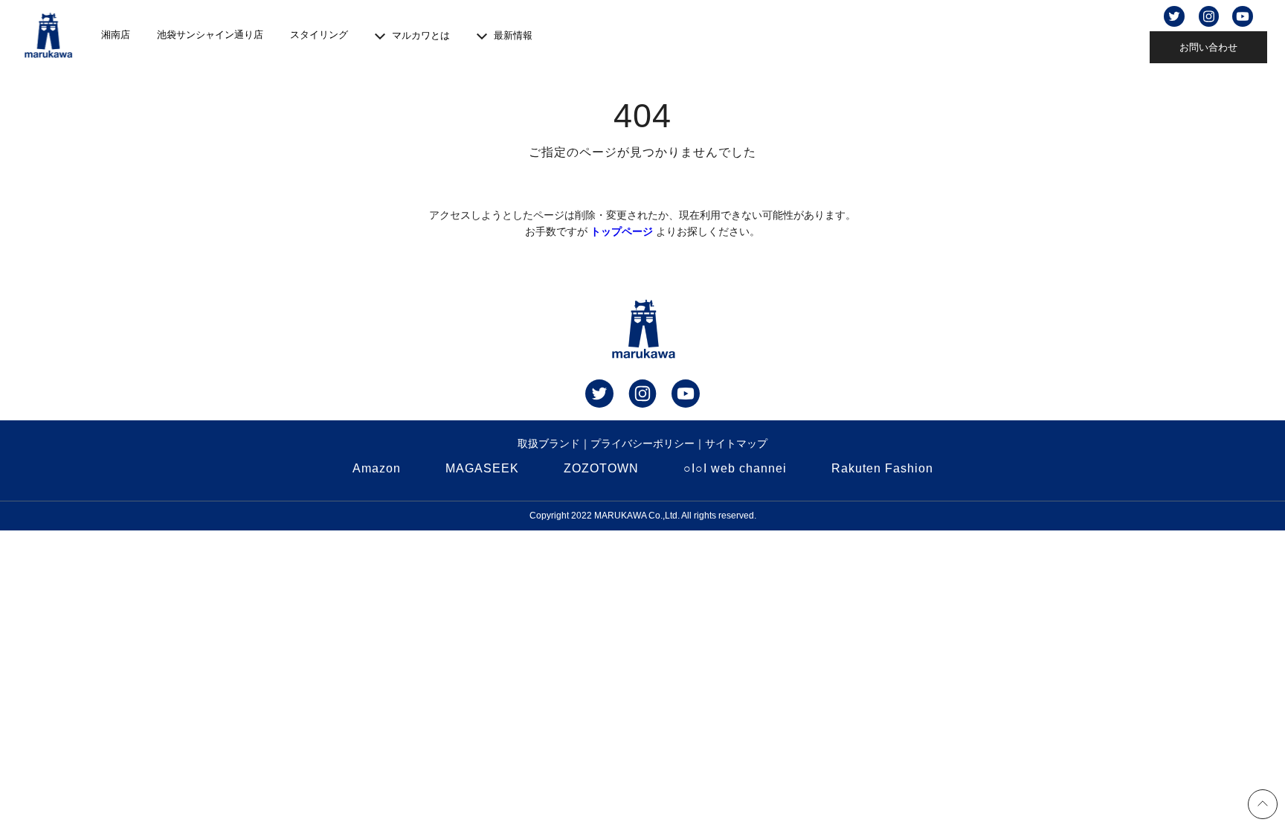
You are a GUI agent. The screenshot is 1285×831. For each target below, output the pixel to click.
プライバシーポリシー (642, 443)
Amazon (376, 468)
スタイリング (319, 34)
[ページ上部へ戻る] (1263, 806)
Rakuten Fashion (882, 468)
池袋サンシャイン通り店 (210, 34)
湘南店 (115, 34)
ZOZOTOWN (601, 468)
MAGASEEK (482, 468)
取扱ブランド (549, 443)
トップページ (621, 231)
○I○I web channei (735, 468)
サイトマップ (736, 443)
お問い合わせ (1208, 47)
